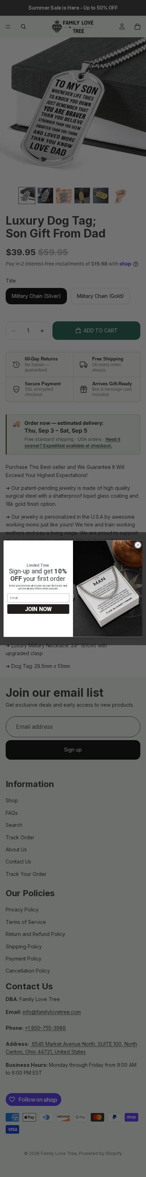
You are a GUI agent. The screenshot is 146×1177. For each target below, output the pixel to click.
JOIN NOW (38, 608)
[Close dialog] (138, 545)
